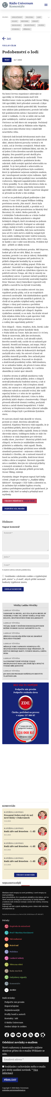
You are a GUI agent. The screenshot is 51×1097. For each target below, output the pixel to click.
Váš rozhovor (16, 939)
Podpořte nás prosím (14, 1002)
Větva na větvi (16, 964)
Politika (29, 17)
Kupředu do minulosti (20, 926)
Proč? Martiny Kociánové (21, 932)
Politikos (14, 951)
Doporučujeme (12, 1006)
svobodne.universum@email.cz (13, 1090)
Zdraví (35, 21)
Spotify (12, 1035)
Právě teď (14, 945)
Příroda (26, 29)
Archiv (13, 990)
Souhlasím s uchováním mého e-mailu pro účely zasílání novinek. (23, 1070)
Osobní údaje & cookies (15, 1026)
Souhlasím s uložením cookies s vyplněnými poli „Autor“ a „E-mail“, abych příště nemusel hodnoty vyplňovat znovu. (24, 579)
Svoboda (15, 29)
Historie (24, 21)
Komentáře (15, 983)
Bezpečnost (30, 25)
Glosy (14, 21)
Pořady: (6, 920)
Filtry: (5, 17)
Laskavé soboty (17, 958)
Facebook (7, 1035)
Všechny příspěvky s (20, 501)
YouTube (18, 1035)
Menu (46, 5)
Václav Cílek (9, 45)
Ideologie (16, 25)
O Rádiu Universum (14, 1022)
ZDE (25, 703)
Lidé (39, 17)
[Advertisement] (25, 773)
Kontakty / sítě (11, 1018)
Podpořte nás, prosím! (15, 509)
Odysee (43, 1035)
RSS (30, 1035)
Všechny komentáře (25, 875)
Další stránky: (8, 998)
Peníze (41, 25)
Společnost (17, 17)
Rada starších (16, 971)
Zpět (9, 38)
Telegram (37, 1035)
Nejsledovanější (12, 1010)
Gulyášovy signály (18, 977)
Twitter (25, 1035)
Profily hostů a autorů (15, 1014)
